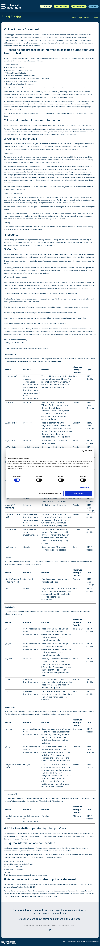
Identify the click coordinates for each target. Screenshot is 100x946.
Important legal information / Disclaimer (37, 925)
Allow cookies (78, 493)
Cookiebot (45, 348)
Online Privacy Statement (60, 925)
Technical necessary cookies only (49, 493)
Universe (93, 6)
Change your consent (14, 342)
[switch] (39, 480)
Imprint (73, 925)
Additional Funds (61, 6)
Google (26, 547)
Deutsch (96, 17)
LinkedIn (27, 376)
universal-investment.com (52, 913)
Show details (84, 487)
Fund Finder (46, 6)
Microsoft (27, 402)
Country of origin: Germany (80, 17)
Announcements (79, 6)
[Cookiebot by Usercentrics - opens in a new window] (83, 451)
